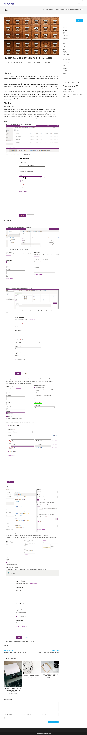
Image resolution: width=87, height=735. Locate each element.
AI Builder (65, 27)
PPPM (64, 65)
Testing (64, 96)
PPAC (64, 64)
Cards (64, 32)
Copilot (64, 37)
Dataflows (65, 40)
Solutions (65, 70)
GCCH (64, 49)
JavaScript (65, 52)
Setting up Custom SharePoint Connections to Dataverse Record (13, 690)
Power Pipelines (66, 62)
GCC (63, 48)
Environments (65, 44)
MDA (7, 645)
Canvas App (65, 30)
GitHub (64, 51)
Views (64, 75)
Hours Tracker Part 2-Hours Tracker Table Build (31, 676)
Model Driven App (31, 62)
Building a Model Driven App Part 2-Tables (78, 9)
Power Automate (66, 59)
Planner (64, 57)
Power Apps (67, 89)
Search (64, 18)
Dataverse (65, 41)
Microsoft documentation (50, 118)
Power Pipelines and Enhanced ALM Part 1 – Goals (50, 674)
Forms (64, 46)
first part (25, 78)
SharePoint (65, 68)
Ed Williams (9, 62)
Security (64, 67)
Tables (38, 62)
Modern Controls (66, 56)
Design (64, 43)
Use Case (64, 73)
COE (63, 33)
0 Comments (47, 62)
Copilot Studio (66, 38)
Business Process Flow (67, 29)
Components (65, 35)
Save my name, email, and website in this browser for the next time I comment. (24, 718)
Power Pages (65, 60)
